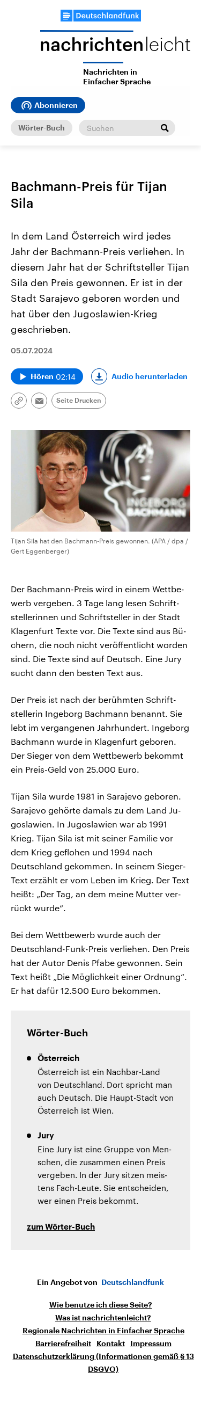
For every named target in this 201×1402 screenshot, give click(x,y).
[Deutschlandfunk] (101, 15)
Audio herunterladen (149, 376)
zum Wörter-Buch (61, 1227)
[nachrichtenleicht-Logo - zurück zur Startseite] (115, 46)
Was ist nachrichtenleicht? (103, 1317)
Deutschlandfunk (132, 1282)
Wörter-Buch (41, 128)
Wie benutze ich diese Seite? (100, 1305)
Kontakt (110, 1343)
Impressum (151, 1343)
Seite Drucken (78, 400)
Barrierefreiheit (63, 1343)
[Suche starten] (165, 128)
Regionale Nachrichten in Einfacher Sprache (103, 1330)
